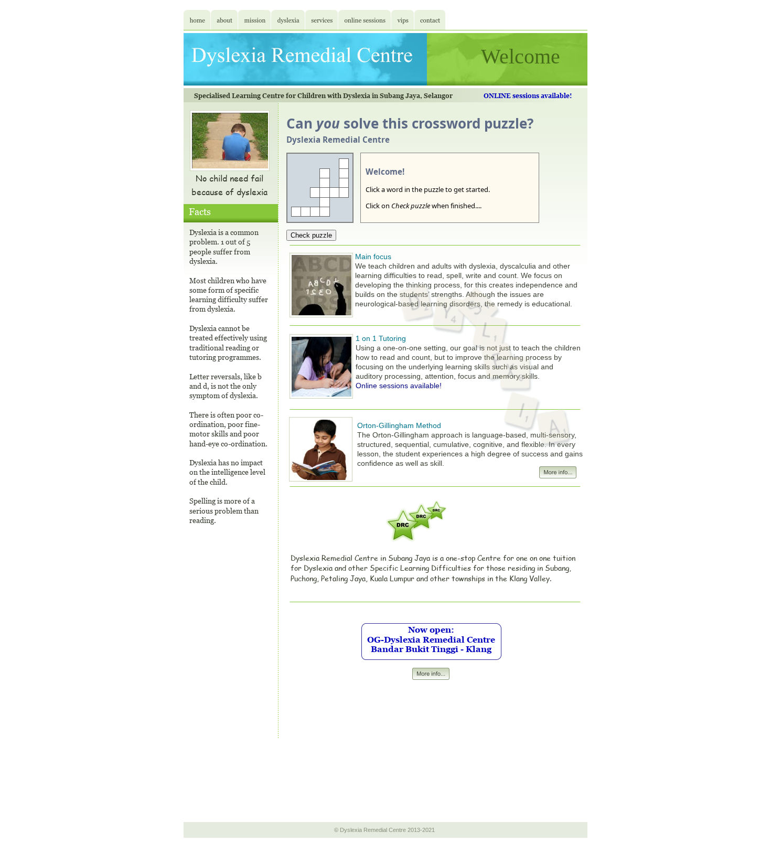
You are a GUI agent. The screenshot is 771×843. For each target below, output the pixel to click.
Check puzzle (311, 235)
